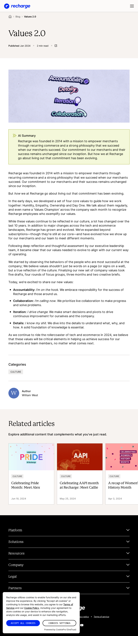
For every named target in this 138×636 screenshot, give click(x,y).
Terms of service (101, 616)
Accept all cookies (23, 623)
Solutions (16, 542)
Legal (12, 576)
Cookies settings (59, 623)
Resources (16, 553)
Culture (15, 371)
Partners (15, 588)
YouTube (82, 625)
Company (16, 565)
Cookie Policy (31, 608)
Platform (15, 530)
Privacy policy (82, 616)
